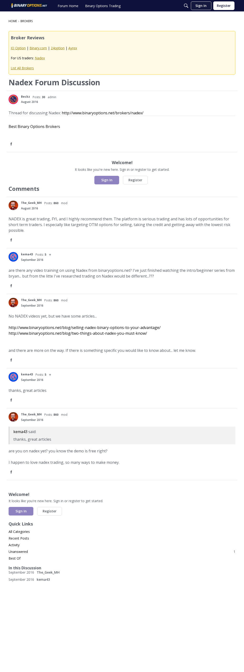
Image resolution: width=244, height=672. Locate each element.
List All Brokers (22, 68)
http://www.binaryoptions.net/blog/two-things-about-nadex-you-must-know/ (78, 333)
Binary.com (38, 48)
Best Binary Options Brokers (34, 126)
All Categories (19, 531)
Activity (14, 545)
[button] (13, 99)
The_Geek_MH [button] (31, 203)
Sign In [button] (106, 180)
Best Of (14, 558)
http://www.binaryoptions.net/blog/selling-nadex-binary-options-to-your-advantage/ (85, 327)
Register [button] (135, 180)
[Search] (186, 5)
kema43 (20, 431)
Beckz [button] (25, 97)
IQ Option (18, 48)
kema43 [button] (27, 254)
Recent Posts (19, 538)
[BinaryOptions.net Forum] (29, 6)
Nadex (40, 58)
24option (58, 48)
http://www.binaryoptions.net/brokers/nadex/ (102, 113)
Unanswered (122, 551)
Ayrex (72, 48)
